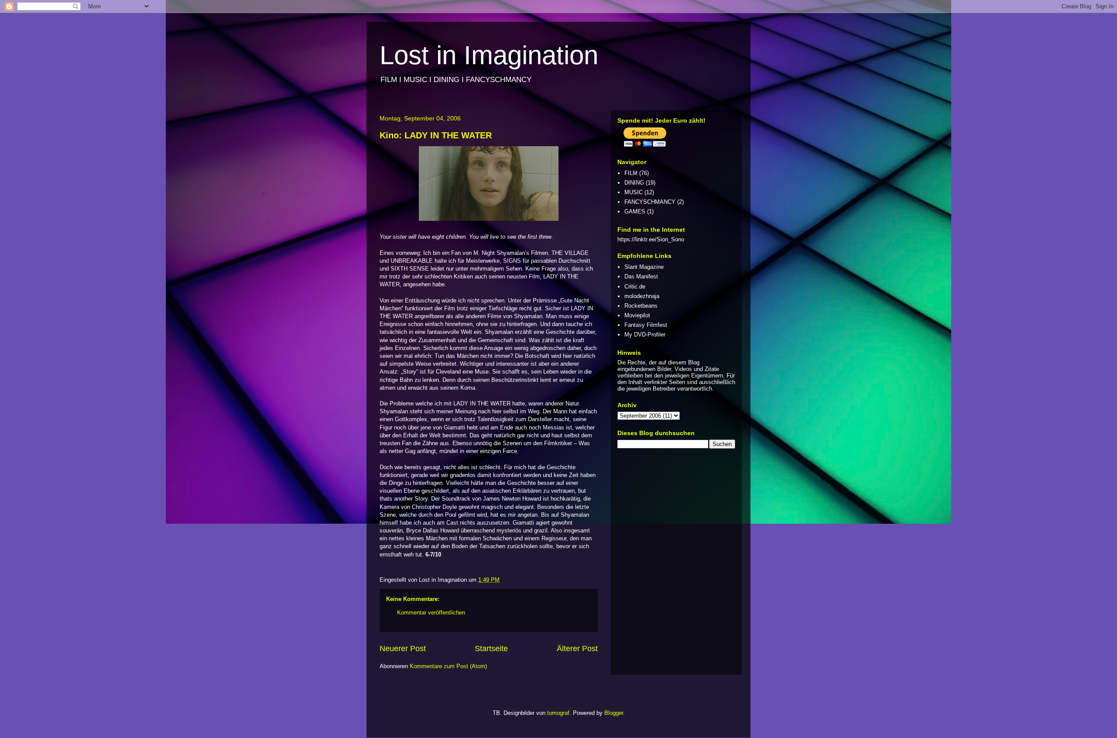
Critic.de (634, 286)
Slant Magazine (644, 267)
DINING (634, 182)
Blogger (613, 713)
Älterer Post (577, 648)
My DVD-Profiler (644, 334)
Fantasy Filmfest (645, 325)
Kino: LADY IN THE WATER (436, 135)
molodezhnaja (641, 296)
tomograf (558, 713)
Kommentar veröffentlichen (431, 612)
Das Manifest (641, 276)
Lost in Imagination (489, 55)
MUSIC (633, 192)
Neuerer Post (403, 648)
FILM (630, 173)
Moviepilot (637, 315)
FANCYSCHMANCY (649, 202)
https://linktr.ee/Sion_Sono (650, 239)
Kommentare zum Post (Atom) (448, 666)
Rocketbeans (641, 305)
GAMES (634, 211)
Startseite (491, 648)
